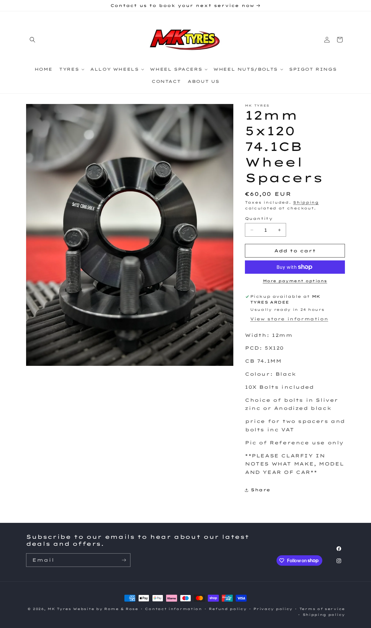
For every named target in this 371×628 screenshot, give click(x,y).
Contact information (173, 609)
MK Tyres (59, 609)
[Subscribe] (123, 560)
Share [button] (260, 489)
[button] (32, 39)
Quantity (258, 218)
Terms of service (322, 609)
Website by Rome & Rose (105, 609)
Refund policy (227, 609)
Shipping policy (324, 615)
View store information (289, 319)
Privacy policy (272, 609)
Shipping (306, 202)
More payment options (295, 281)
